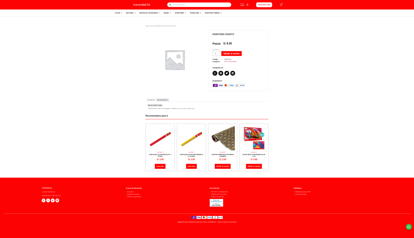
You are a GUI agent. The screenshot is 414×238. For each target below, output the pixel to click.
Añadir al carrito (231, 53)
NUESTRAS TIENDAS (212, 13)
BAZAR (166, 13)
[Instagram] (48, 200)
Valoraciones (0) (162, 100)
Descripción (151, 100)
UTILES (117, 13)
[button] (214, 73)
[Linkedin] (57, 200)
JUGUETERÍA (179, 13)
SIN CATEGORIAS (156, 26)
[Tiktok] (53, 200)
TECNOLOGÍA (194, 13)
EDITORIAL (130, 13)
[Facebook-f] (43, 200)
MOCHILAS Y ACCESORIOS (149, 13)
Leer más (160, 166)
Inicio (147, 26)
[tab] (151, 99)
